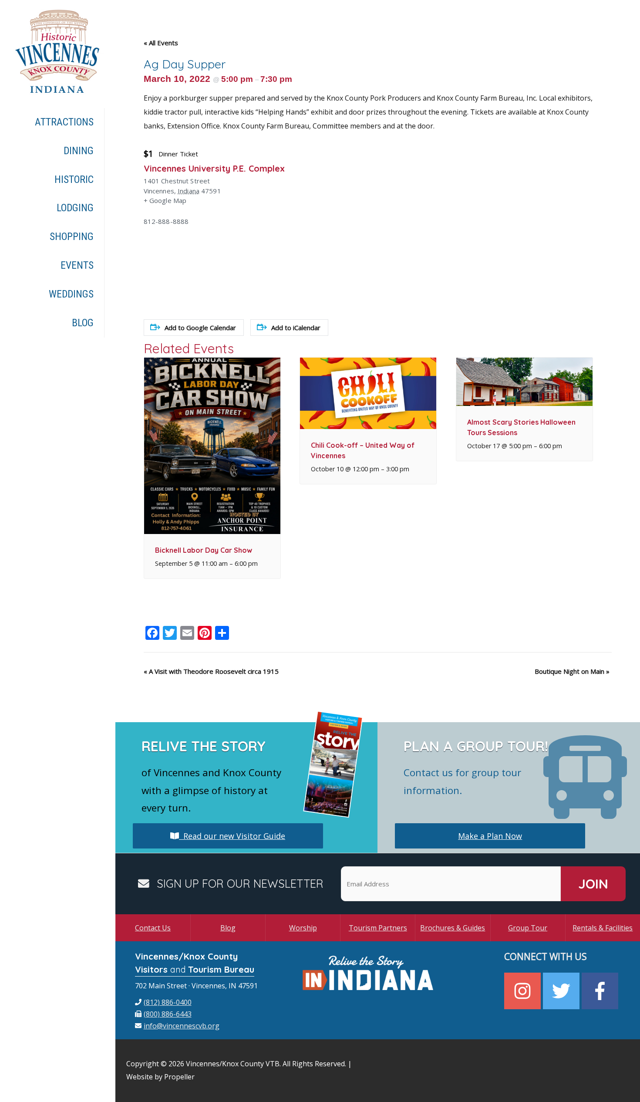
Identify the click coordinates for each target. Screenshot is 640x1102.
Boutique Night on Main (572, 671)
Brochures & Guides (452, 928)
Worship (303, 928)
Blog (228, 928)
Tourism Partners (378, 928)
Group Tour (527, 928)
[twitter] (562, 991)
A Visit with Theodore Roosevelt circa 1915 (211, 671)
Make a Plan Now (490, 836)
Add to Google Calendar (200, 327)
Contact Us (153, 928)
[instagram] (523, 991)
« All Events (161, 42)
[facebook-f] (601, 991)
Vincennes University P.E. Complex (214, 168)
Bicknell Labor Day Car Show (203, 550)
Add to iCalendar (295, 327)
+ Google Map (165, 200)
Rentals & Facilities (603, 928)
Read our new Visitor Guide (232, 836)
